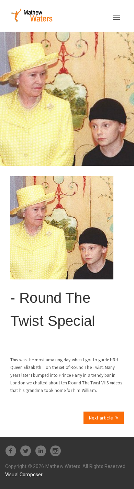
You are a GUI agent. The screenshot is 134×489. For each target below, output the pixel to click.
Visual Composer (24, 474)
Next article (101, 418)
